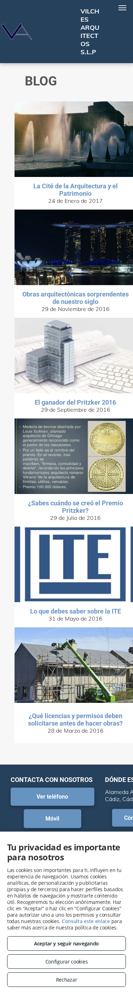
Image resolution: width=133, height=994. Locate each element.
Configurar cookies (66, 961)
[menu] (122, 8)
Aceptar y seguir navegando (66, 943)
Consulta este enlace (86, 921)
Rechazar (66, 979)
